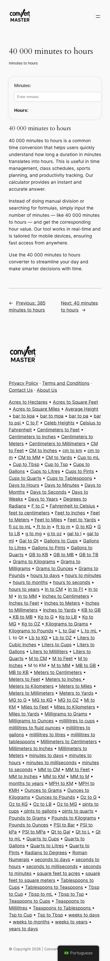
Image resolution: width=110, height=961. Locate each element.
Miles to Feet (35, 707)
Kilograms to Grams (66, 624)
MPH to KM (61, 783)
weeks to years (71, 922)
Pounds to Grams (27, 818)
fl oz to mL (20, 526)
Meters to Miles (75, 686)
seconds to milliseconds (52, 866)
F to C (38, 506)
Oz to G (88, 797)
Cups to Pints (79, 471)
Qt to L (83, 832)
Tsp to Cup (20, 915)
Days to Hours (24, 485)
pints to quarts (77, 811)
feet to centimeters (29, 513)
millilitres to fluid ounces (35, 727)
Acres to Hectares (28, 402)
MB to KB (19, 672)
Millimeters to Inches (31, 748)
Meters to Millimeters (31, 693)
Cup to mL (88, 457)
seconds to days (52, 859)
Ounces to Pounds (55, 797)
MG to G (18, 700)
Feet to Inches (70, 513)
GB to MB (63, 554)
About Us (47, 390)
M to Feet (62, 658)
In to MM (27, 596)
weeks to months (31, 922)
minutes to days (46, 755)
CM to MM (29, 457)
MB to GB (86, 665)
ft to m (63, 526)
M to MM (60, 665)
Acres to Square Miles (36, 409)
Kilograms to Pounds (31, 630)
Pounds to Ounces (28, 825)
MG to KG (42, 700)
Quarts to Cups (42, 838)
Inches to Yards (59, 610)
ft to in (43, 526)
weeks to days (84, 915)
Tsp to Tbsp (50, 915)
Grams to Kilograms (34, 561)
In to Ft (75, 589)
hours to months (30, 582)
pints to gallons (40, 811)
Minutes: (22, 85)
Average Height (81, 409)
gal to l (74, 533)
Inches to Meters (62, 603)
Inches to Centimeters (65, 596)
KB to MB (22, 617)
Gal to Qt (28, 540)
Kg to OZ (31, 624)
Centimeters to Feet (58, 429)
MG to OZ (68, 700)
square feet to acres (58, 873)
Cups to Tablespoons (69, 478)
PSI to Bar (64, 825)
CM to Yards (59, 457)
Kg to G (46, 617)
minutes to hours (23, 63)
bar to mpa (52, 416)
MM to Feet (77, 769)
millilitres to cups (77, 720)
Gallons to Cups (61, 540)
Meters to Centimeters (58, 672)
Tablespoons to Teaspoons (54, 887)
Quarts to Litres (47, 845)
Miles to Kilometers (74, 707)
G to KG (84, 526)
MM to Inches (23, 776)
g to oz (54, 533)
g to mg (33, 533)
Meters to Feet (24, 679)
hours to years (24, 589)
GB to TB (88, 554)
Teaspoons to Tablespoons (62, 908)
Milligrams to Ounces (31, 720)
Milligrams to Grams (66, 714)
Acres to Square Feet (75, 402)
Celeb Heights (59, 423)
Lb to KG (38, 637)
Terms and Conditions (65, 383)
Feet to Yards (82, 519)
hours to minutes (83, 575)
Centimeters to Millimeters (57, 443)
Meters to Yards (76, 693)
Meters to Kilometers (31, 686)
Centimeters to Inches (32, 436)
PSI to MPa (34, 832)
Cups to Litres (45, 471)
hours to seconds (71, 582)
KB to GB (91, 610)
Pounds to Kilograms (74, 818)
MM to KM (54, 776)
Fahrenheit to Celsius (72, 506)
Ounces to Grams (43, 790)
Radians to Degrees (46, 852)
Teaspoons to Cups (29, 901)
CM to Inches (43, 450)
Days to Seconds (48, 492)
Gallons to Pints (48, 547)
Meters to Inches (63, 679)
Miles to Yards (24, 714)
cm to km (72, 450)
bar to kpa (24, 416)
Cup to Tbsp (26, 464)
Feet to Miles (48, 519)
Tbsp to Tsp (71, 894)
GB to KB (38, 554)
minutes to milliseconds (51, 762)
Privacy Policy (23, 383)
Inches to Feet (24, 603)
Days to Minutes (62, 485)
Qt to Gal (60, 832)
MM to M (79, 776)
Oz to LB (42, 804)
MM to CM (49, 769)
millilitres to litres (47, 734)
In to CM (54, 589)
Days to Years (43, 499)
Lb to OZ (62, 637)
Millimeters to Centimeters (69, 741)
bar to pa (78, 416)
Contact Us (21, 390)
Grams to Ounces (54, 568)
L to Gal (67, 630)
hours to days (45, 575)
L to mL (89, 630)
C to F (32, 423)
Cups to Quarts (25, 478)
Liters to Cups (57, 644)
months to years (26, 783)
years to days (23, 928)
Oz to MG (67, 804)
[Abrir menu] (98, 16)
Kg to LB (68, 617)
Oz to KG (18, 804)
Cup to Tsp (56, 464)
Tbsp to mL (40, 894)
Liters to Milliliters (49, 651)
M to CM (38, 658)
